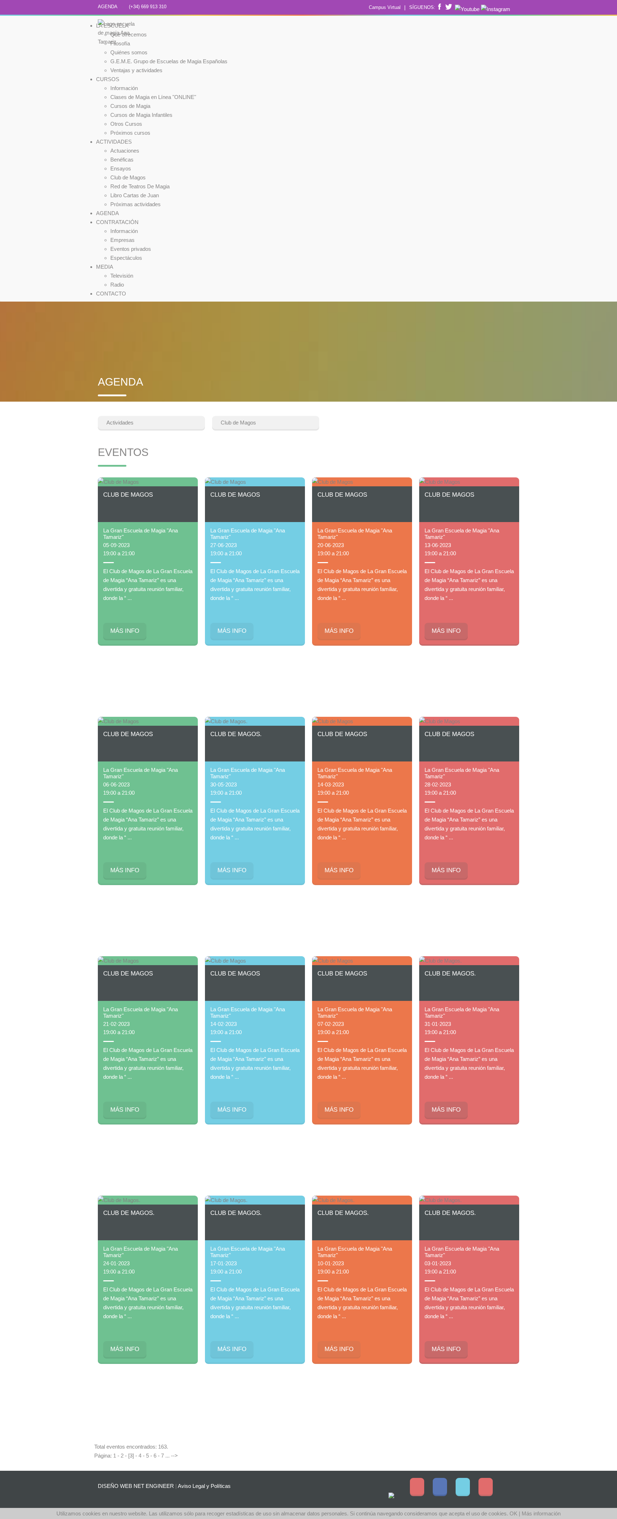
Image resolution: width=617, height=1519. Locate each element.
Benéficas (122, 160)
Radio (117, 285)
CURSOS (107, 79)
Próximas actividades (135, 204)
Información (124, 88)
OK (513, 1513)
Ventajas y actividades (136, 70)
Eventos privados (130, 249)
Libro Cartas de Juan (134, 195)
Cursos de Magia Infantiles (141, 115)
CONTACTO (111, 294)
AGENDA (107, 6)
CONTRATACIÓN (117, 222)
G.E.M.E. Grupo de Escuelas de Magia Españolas (168, 61)
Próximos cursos (130, 133)
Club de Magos (128, 177)
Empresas (122, 240)
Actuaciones (124, 151)
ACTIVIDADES (114, 142)
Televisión (121, 276)
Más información (541, 1513)
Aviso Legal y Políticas (204, 1486)
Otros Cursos (126, 124)
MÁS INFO (124, 630)
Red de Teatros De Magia (140, 186)
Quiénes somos (128, 52)
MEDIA (104, 267)
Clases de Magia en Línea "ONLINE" (153, 97)
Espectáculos (126, 258)
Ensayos (120, 168)
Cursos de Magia (130, 106)
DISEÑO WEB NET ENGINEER (136, 1486)
